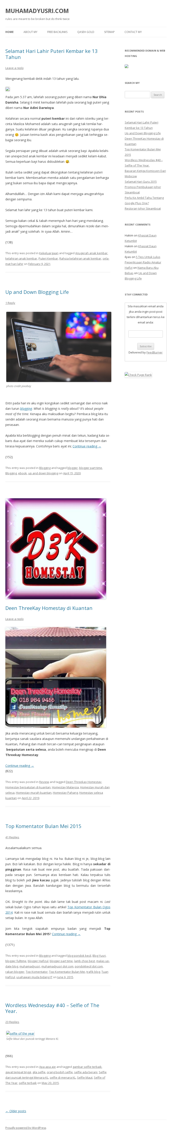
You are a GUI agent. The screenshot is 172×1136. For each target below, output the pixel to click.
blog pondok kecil (79, 956)
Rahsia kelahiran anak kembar (80, 258)
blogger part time (90, 468)
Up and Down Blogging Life (37, 291)
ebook (22, 473)
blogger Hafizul (38, 961)
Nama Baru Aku (148, 268)
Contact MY (133, 32)
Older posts (15, 1111)
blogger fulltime (15, 961)
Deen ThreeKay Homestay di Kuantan (48, 608)
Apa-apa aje (47, 1067)
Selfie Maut (84, 1077)
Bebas (129, 273)
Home (9, 32)
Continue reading (87, 446)
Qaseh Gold (85, 32)
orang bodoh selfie (60, 1072)
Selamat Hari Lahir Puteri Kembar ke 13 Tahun (51, 54)
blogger (72, 468)
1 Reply (10, 303)
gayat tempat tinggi (18, 1072)
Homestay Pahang (65, 793)
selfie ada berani (85, 1072)
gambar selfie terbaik (87, 1067)
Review (44, 782)
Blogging (45, 468)
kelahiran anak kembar (21, 258)
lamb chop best (84, 961)
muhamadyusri (29, 966)
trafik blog (93, 972)
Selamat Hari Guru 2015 (141, 182)
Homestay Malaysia (65, 787)
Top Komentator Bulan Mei (67, 972)
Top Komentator (37, 972)
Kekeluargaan (48, 253)
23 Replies (12, 1022)
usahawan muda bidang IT (34, 977)
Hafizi (129, 268)
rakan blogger (14, 972)
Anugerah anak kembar (91, 253)
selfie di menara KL (63, 1077)
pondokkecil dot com (89, 966)
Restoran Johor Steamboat (143, 208)
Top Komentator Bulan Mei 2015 (43, 826)
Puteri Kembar (48, 258)
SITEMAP (109, 32)
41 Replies (12, 837)
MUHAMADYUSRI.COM (37, 11)
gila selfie (38, 1072)
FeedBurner (154, 352)
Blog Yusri (99, 956)
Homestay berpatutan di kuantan (28, 787)
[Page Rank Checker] (138, 375)
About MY (30, 32)
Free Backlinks (57, 32)
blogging (26, 408)
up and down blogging (43, 473)
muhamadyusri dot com (57, 966)
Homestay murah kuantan (34, 793)
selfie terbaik (28, 1083)
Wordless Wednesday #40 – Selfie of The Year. (52, 1008)
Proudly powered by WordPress (25, 1128)
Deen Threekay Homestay (83, 782)
